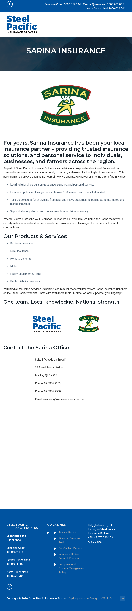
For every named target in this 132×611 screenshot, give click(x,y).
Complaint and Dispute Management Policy (71, 568)
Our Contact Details (70, 548)
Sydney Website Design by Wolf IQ (90, 598)
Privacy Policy (67, 532)
